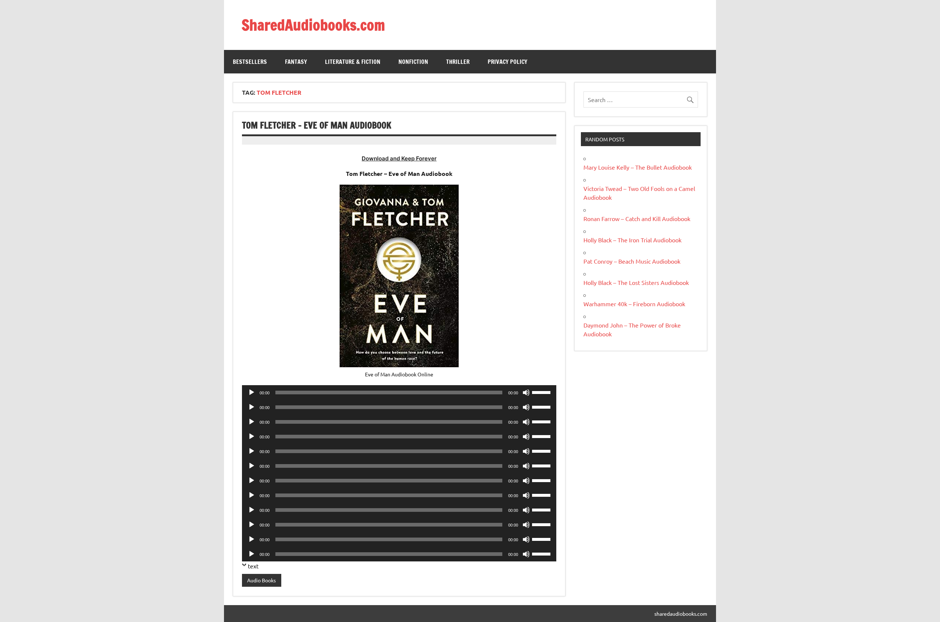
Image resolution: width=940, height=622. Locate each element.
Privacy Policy (507, 62)
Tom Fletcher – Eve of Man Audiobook (316, 125)
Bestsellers (250, 62)
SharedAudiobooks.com (313, 24)
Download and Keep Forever (399, 158)
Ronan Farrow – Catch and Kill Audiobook (636, 218)
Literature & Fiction (352, 62)
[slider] (542, 391)
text (253, 565)
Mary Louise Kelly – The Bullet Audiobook (637, 167)
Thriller (458, 62)
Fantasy (296, 62)
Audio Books (261, 580)
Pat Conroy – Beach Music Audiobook (631, 261)
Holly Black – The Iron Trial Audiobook (632, 239)
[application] (399, 392)
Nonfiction (413, 62)
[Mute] (526, 392)
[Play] (251, 392)
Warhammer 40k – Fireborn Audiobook (634, 303)
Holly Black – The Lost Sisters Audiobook (636, 282)
